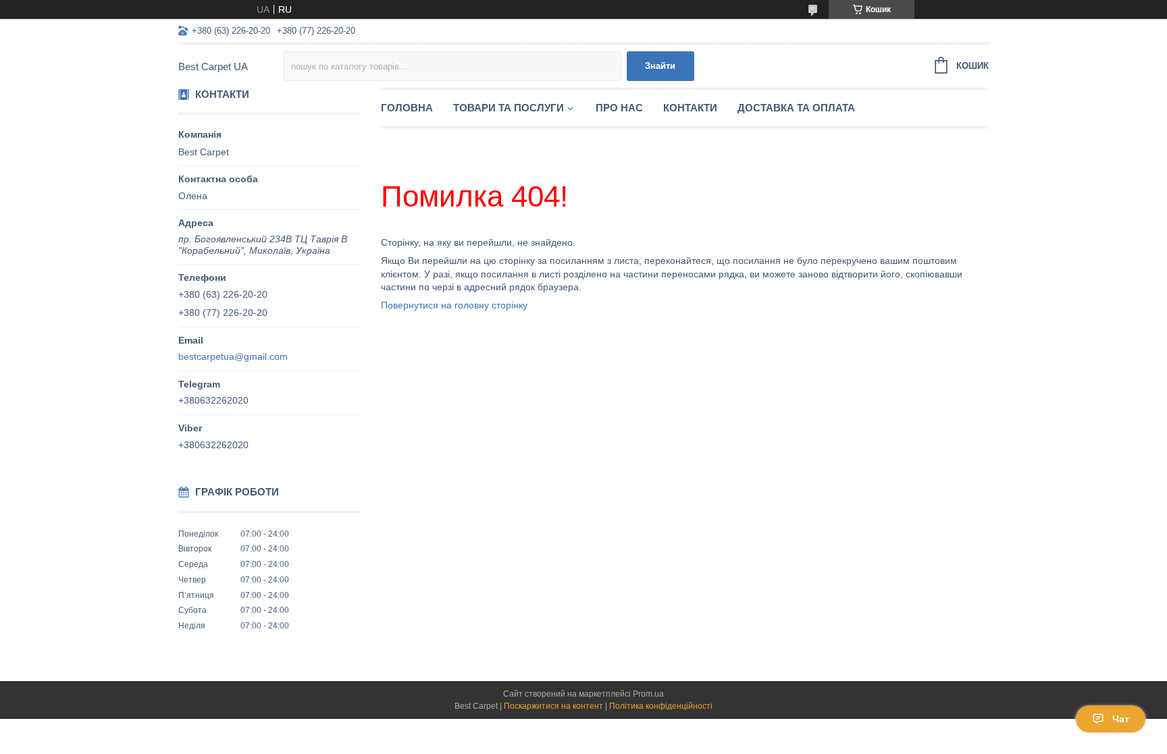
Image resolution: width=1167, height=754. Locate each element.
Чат (1120, 718)
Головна (407, 108)
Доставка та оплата (796, 108)
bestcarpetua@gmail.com (233, 356)
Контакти (690, 108)
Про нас (619, 108)
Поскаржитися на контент (553, 706)
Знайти (660, 66)
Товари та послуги (508, 108)
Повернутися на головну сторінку (454, 305)
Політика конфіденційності (660, 706)
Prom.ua (648, 694)
